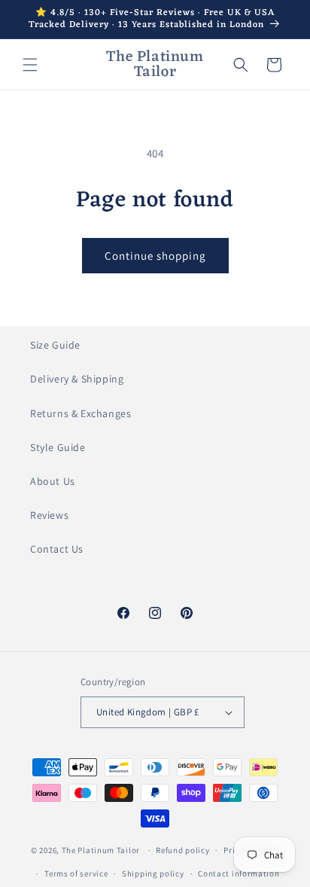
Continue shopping (155, 255)
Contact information (238, 873)
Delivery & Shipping (76, 379)
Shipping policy (153, 873)
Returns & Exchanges (80, 413)
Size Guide (55, 345)
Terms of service (76, 873)
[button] (30, 64)
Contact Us (57, 549)
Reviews (49, 515)
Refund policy (182, 850)
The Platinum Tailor (101, 850)
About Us (52, 481)
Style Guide (58, 447)
